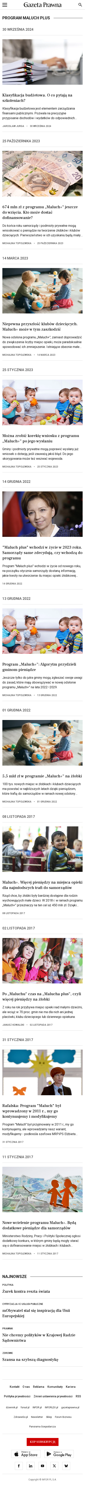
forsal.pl (25, 1407)
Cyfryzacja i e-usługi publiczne (22, 1304)
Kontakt (14, 1386)
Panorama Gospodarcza (42, 1426)
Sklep (49, 1417)
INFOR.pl (37, 1407)
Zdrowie (7, 1353)
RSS (78, 1396)
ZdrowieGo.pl (21, 1417)
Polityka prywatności (17, 1396)
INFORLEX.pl (51, 1407)
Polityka (7, 1285)
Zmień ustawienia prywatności (53, 1396)
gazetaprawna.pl (70, 1407)
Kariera (71, 1386)
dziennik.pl (12, 1407)
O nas (26, 1386)
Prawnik (7, 1328)
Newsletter (37, 1417)
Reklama (38, 1386)
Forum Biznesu (63, 1417)
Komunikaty (55, 1386)
